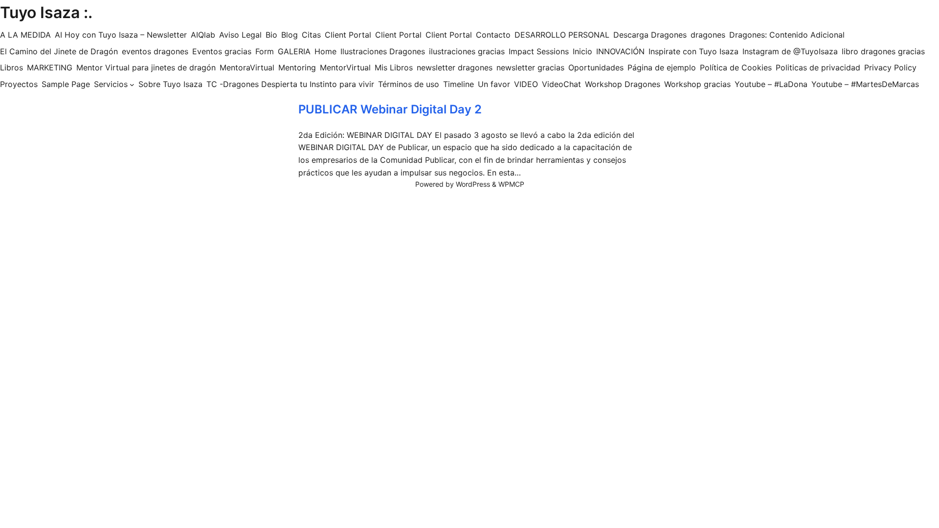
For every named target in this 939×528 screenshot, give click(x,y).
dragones (708, 35)
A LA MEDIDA (25, 35)
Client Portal (348, 35)
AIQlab (203, 35)
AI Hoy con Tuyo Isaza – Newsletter (121, 35)
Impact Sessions (539, 51)
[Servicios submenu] (132, 84)
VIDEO (526, 84)
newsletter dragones (454, 67)
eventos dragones (155, 51)
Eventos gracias (221, 51)
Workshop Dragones (622, 84)
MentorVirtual (345, 67)
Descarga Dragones (650, 35)
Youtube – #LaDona (771, 84)
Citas (311, 35)
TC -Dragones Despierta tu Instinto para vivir (290, 84)
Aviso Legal (240, 35)
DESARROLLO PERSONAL (561, 35)
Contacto (493, 35)
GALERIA (294, 51)
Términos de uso (408, 84)
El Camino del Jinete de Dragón (59, 51)
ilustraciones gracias (467, 51)
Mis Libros (394, 67)
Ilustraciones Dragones (382, 51)
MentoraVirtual (247, 67)
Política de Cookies (736, 67)
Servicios (111, 84)
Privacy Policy (890, 67)
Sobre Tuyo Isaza (170, 84)
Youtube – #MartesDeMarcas (865, 84)
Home (325, 51)
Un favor (494, 84)
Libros (11, 67)
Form (264, 51)
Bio (271, 35)
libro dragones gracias (883, 51)
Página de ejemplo (661, 67)
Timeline (458, 84)
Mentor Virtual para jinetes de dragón (146, 67)
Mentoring (297, 67)
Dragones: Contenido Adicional (787, 35)
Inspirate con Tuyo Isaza (693, 51)
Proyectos (19, 84)
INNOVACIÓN (620, 51)
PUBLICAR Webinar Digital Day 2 (390, 109)
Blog (289, 35)
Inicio (582, 51)
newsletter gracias (530, 67)
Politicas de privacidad (818, 67)
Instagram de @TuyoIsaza (790, 51)
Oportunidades (596, 67)
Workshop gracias (697, 84)
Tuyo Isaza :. (46, 12)
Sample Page (66, 84)
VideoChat (561, 84)
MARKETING (49, 67)
